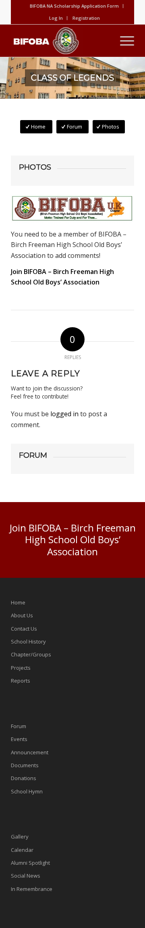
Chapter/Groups (31, 654)
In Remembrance (31, 889)
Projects (21, 667)
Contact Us (24, 628)
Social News (25, 875)
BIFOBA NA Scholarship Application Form (74, 6)
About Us (22, 615)
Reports (20, 680)
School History (28, 641)
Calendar (22, 849)
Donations (23, 778)
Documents (25, 765)
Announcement (29, 752)
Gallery (20, 836)
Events (19, 739)
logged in (64, 413)
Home (18, 602)
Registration (86, 18)
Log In (56, 18)
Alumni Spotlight (30, 862)
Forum (18, 726)
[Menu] (123, 41)
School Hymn (27, 791)
